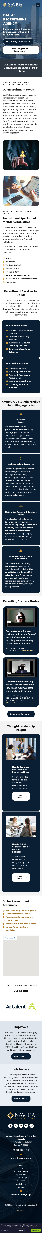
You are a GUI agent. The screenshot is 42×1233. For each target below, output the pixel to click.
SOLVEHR (11, 703)
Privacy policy (5, 1230)
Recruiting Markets (21, 1158)
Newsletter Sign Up (21, 1194)
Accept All (35, 1230)
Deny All (20, 1230)
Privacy (21, 1208)
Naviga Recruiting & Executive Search (21, 1138)
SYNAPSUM (26, 650)
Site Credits (21, 1211)
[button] (38, 5)
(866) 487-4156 (21, 1150)
